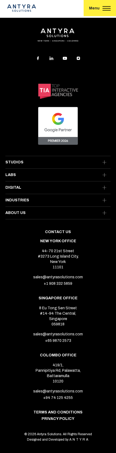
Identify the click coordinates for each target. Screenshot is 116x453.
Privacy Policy (58, 419)
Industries (17, 200)
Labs (10, 175)
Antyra (79, 439)
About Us (15, 213)
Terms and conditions (58, 412)
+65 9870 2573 (58, 341)
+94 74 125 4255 (58, 398)
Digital (13, 187)
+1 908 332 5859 (58, 284)
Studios (14, 162)
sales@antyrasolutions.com (58, 277)
